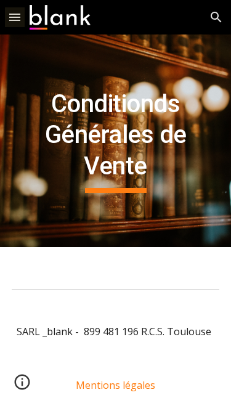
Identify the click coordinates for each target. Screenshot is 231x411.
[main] (116, 141)
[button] (15, 17)
